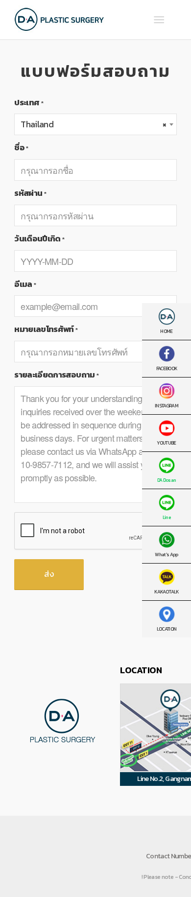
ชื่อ (21, 148)
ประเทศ (28, 102)
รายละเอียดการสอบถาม (56, 375)
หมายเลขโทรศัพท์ (45, 329)
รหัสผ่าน (30, 193)
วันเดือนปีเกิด (39, 239)
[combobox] (95, 124)
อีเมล (25, 284)
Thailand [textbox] (94, 124)
